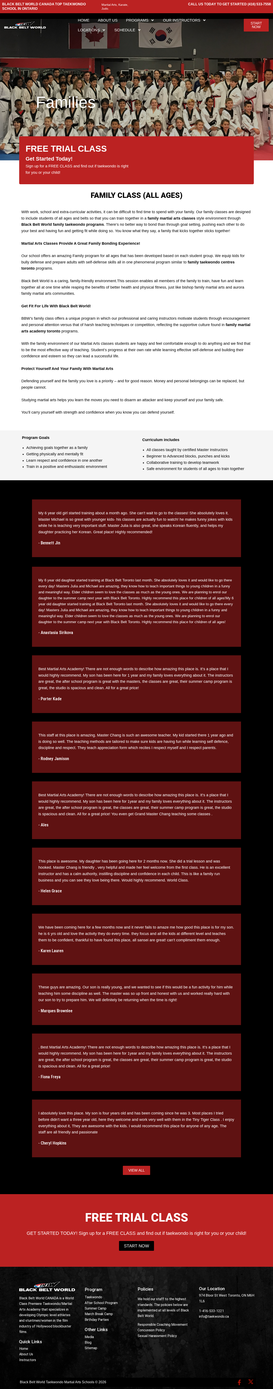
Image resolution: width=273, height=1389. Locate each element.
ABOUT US (108, 20)
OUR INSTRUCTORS (181, 20)
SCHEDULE (124, 30)
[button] (136, 1170)
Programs (137, 20)
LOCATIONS (89, 30)
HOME (83, 20)
